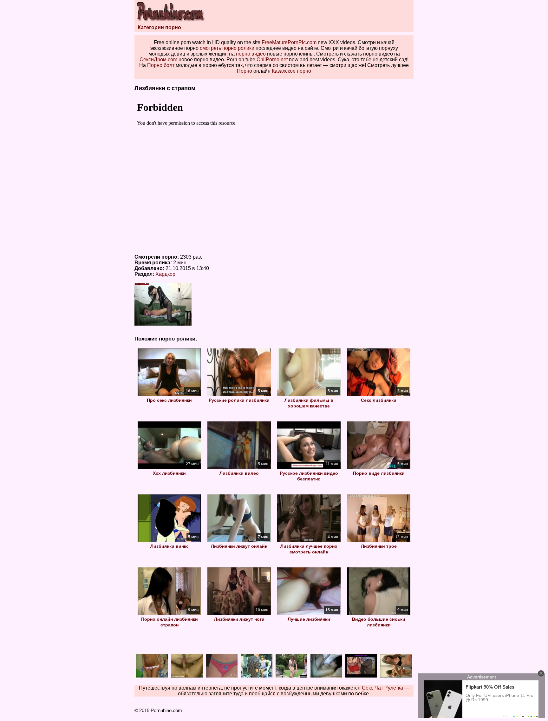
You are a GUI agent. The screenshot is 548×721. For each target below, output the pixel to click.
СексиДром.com (158, 59)
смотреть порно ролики (227, 48)
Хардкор (165, 274)
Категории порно (159, 27)
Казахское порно (291, 71)
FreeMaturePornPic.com (289, 42)
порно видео (251, 53)
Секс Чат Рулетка (382, 688)
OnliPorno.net (272, 59)
